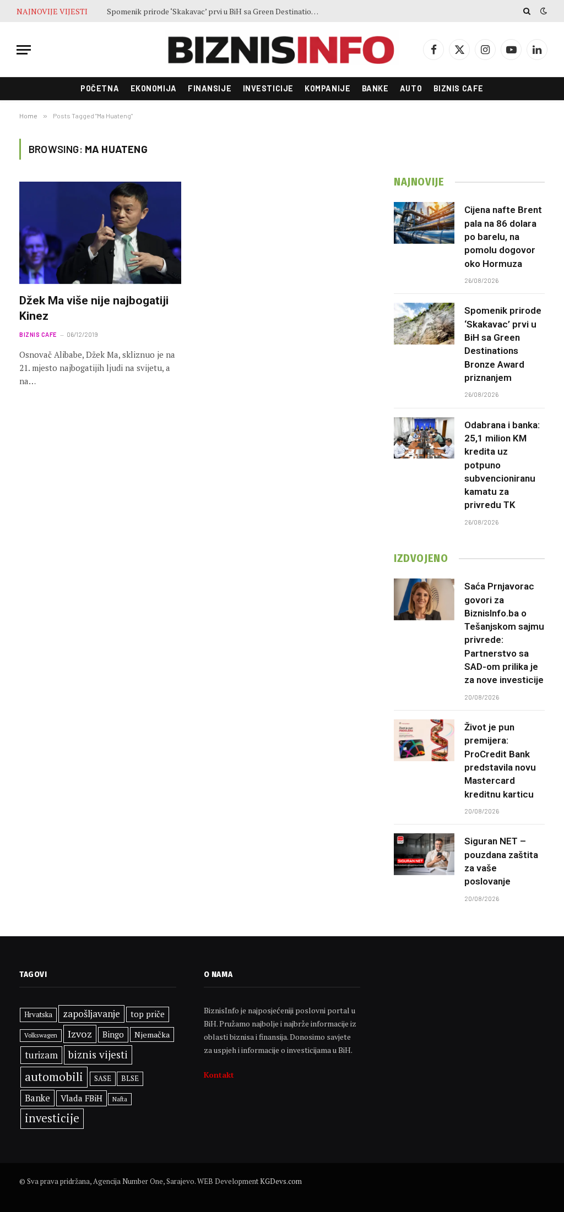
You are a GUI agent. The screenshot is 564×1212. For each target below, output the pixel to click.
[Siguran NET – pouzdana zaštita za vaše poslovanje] (424, 854)
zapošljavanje (91, 1013)
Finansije (209, 88)
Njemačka (152, 1034)
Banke (375, 88)
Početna (99, 88)
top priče (148, 1014)
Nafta (119, 1099)
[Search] (527, 11)
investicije (52, 1118)
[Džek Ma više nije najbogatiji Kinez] (100, 232)
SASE (102, 1078)
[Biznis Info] (281, 49)
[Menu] (24, 49)
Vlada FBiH (81, 1098)
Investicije (268, 88)
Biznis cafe (458, 88)
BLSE (130, 1078)
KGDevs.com (281, 1181)
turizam (41, 1055)
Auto (411, 88)
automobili (54, 1076)
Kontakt (219, 1074)
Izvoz (80, 1033)
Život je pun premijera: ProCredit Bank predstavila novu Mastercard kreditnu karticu (500, 760)
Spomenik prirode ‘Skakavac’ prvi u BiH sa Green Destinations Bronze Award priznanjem (217, 12)
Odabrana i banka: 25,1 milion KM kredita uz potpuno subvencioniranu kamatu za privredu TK (502, 465)
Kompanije (327, 88)
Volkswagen (40, 1035)
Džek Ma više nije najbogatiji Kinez (94, 308)
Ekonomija (154, 88)
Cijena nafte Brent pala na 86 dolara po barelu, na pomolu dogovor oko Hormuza (503, 236)
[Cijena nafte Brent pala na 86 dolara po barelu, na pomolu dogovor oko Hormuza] (424, 223)
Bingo (113, 1034)
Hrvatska (38, 1014)
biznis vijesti (98, 1054)
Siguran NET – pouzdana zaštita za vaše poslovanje (501, 861)
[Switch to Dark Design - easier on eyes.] (542, 11)
